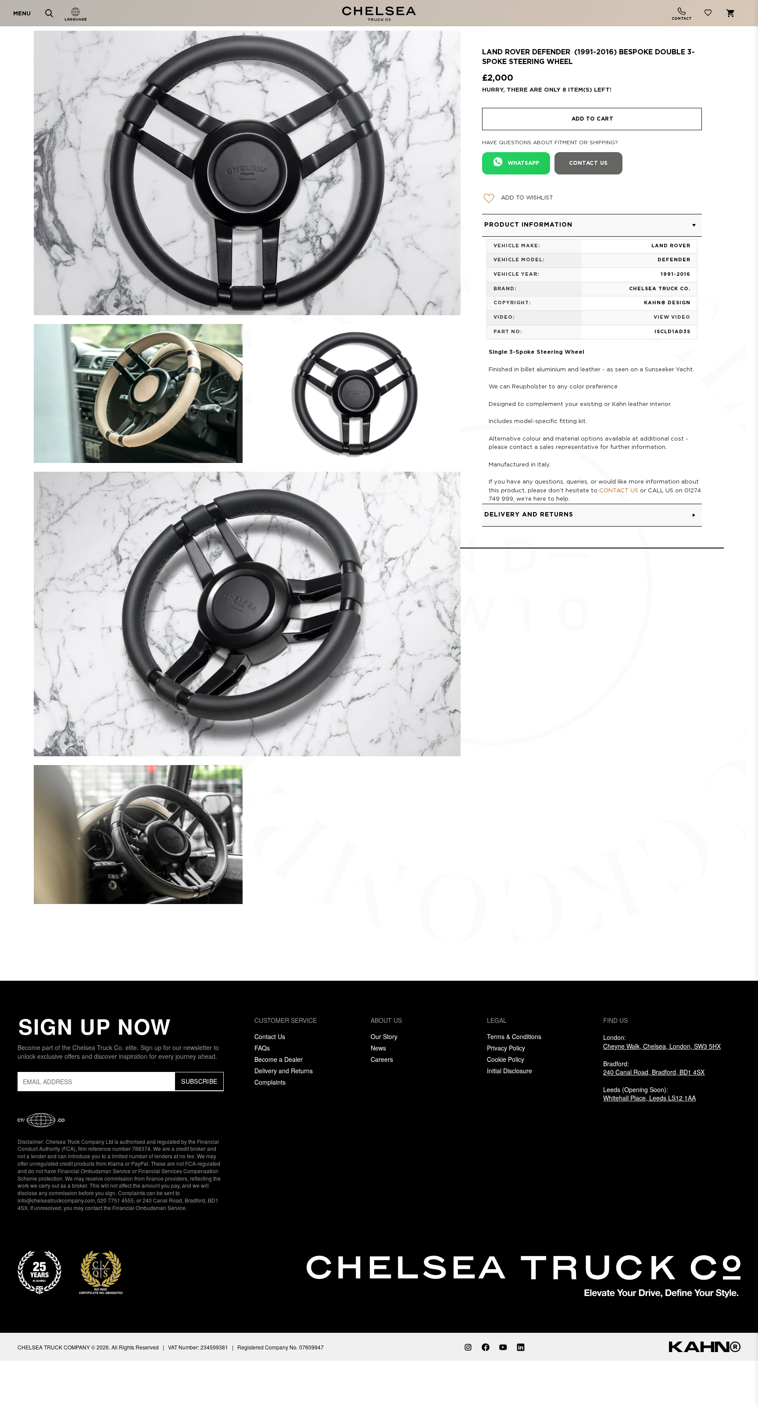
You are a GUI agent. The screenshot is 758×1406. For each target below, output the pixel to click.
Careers (382, 1059)
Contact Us (269, 1036)
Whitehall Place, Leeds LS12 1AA (649, 1097)
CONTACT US (618, 490)
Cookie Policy (505, 1059)
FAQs (262, 1047)
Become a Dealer (278, 1059)
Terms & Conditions (514, 1036)
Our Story (384, 1036)
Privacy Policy (506, 1047)
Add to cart (593, 119)
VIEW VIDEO (672, 317)
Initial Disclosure (509, 1070)
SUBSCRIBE (199, 1081)
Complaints (270, 1082)
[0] (708, 14)
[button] (592, 225)
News (378, 1047)
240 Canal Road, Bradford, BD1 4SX (653, 1072)
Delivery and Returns (283, 1070)
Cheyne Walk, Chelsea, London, (662, 1046)
